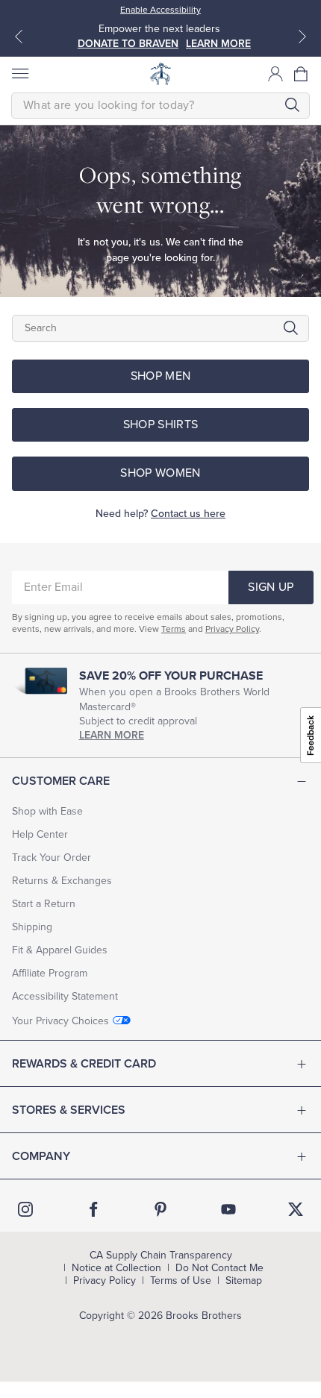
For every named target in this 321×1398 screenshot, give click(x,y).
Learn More (111, 735)
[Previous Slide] (18, 36)
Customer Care (61, 781)
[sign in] (275, 73)
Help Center (40, 834)
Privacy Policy (232, 629)
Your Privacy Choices (60, 1021)
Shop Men (161, 376)
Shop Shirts (161, 424)
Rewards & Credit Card (84, 1063)
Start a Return (43, 903)
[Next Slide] (302, 36)
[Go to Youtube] (228, 1209)
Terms (173, 629)
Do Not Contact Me (219, 1268)
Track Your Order (51, 857)
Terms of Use (180, 1281)
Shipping (32, 927)
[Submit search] (292, 105)
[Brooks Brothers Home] (160, 74)
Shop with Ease (47, 811)
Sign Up (270, 587)
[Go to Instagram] (25, 1209)
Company (41, 1156)
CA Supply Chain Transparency (161, 1255)
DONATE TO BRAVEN (128, 43)
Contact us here (188, 513)
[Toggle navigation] (19, 73)
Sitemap (243, 1281)
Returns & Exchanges (62, 880)
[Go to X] (295, 1209)
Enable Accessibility (160, 9)
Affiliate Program (49, 973)
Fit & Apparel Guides (59, 950)
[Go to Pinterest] (160, 1209)
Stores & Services (68, 1110)
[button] (301, 73)
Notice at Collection (116, 1268)
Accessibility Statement (65, 996)
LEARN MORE (218, 43)
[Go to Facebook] (93, 1209)
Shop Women (160, 473)
